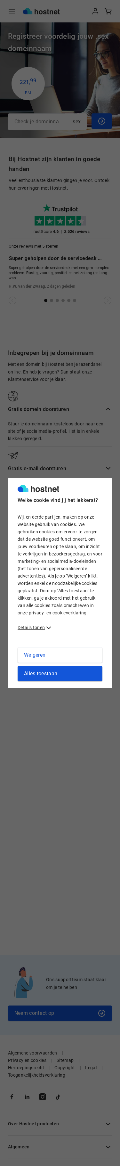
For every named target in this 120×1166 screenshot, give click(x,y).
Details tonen (31, 627)
